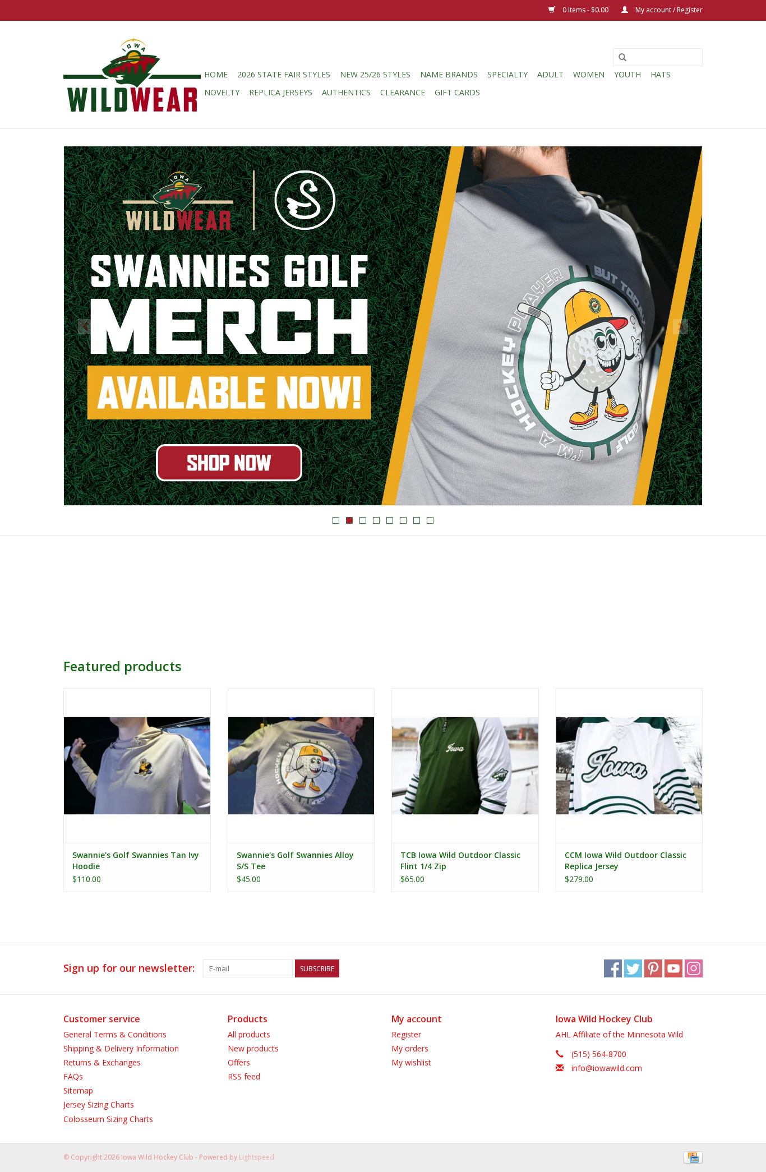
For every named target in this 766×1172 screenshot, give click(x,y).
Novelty (221, 92)
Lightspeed (256, 1157)
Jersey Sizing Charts (98, 1104)
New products (253, 1048)
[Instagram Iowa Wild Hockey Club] (694, 968)
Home (216, 74)
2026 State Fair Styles (283, 74)
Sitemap (78, 1090)
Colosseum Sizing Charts (108, 1119)
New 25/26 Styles (375, 74)
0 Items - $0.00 (585, 10)
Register (406, 1034)
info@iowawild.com (606, 1068)
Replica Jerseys (280, 92)
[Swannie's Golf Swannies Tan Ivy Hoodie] (137, 765)
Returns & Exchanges (102, 1062)
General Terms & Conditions (115, 1034)
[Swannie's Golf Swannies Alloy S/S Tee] (301, 765)
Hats (660, 74)
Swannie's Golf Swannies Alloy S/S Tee (295, 860)
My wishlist (411, 1062)
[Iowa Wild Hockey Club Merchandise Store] (132, 75)
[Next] (680, 326)
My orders (409, 1048)
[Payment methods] (691, 1156)
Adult (550, 74)
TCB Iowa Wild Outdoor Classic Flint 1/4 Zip (460, 860)
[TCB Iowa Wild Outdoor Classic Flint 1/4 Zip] (465, 765)
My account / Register (668, 10)
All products (249, 1034)
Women (589, 74)
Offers (239, 1062)
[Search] (622, 57)
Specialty (507, 74)
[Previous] (85, 326)
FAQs (73, 1076)
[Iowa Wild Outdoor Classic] (383, 325)
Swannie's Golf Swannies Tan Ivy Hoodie (135, 860)
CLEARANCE (402, 92)
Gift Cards (457, 92)
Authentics (346, 92)
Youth (627, 74)
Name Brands (449, 74)
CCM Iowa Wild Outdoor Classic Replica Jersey (625, 860)
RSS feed (244, 1076)
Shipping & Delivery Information (121, 1048)
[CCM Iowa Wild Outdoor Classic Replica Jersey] (629, 765)
